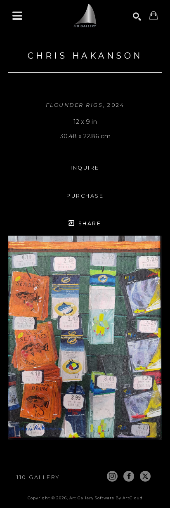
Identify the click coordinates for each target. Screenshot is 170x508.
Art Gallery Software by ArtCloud (106, 498)
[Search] (137, 16)
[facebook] (128, 476)
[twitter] (145, 476)
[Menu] (17, 16)
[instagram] (112, 476)
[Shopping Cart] (153, 15)
